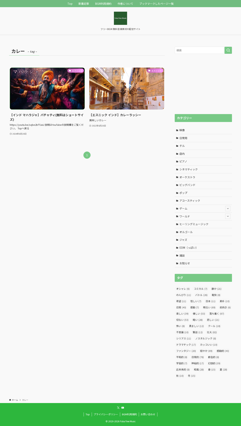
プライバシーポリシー (106, 414)
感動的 (223, 351)
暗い (198, 320)
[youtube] (122, 407)
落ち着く (216, 313)
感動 (194, 307)
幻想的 (214, 363)
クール (214, 326)
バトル (201, 295)
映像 (182, 130)
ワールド (184, 216)
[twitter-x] (118, 407)
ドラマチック (186, 344)
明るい (209, 307)
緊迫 (198, 332)
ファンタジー (186, 351)
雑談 (182, 255)
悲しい (213, 320)
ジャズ (183, 240)
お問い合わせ (148, 414)
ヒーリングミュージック (193, 224)
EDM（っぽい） (188, 247)
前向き (225, 307)
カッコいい (208, 344)
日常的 (197, 357)
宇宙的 (181, 363)
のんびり (183, 295)
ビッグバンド (187, 185)
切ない (182, 320)
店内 (182, 153)
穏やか (206, 351)
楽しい (182, 313)
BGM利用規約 (129, 414)
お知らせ (184, 263)
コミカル (200, 288)
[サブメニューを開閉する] (227, 208)
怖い (180, 326)
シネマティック (188, 169)
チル (182, 146)
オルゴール (186, 232)
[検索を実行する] (228, 50)
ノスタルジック (205, 338)
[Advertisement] (203, 83)
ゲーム (183, 208)
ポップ (183, 193)
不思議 (182, 332)
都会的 (213, 357)
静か (216, 288)
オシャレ (183, 288)
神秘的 (197, 363)
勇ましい (196, 326)
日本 (210, 301)
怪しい (195, 301)
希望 (181, 301)
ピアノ (183, 161)
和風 (199, 369)
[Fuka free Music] (120, 18)
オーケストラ (187, 177)
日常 (181, 307)
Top (88, 414)
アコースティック (189, 200)
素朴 (225, 301)
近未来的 (183, 369)
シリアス (183, 338)
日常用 (183, 138)
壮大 (212, 332)
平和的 (181, 357)
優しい (199, 313)
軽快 (216, 295)
